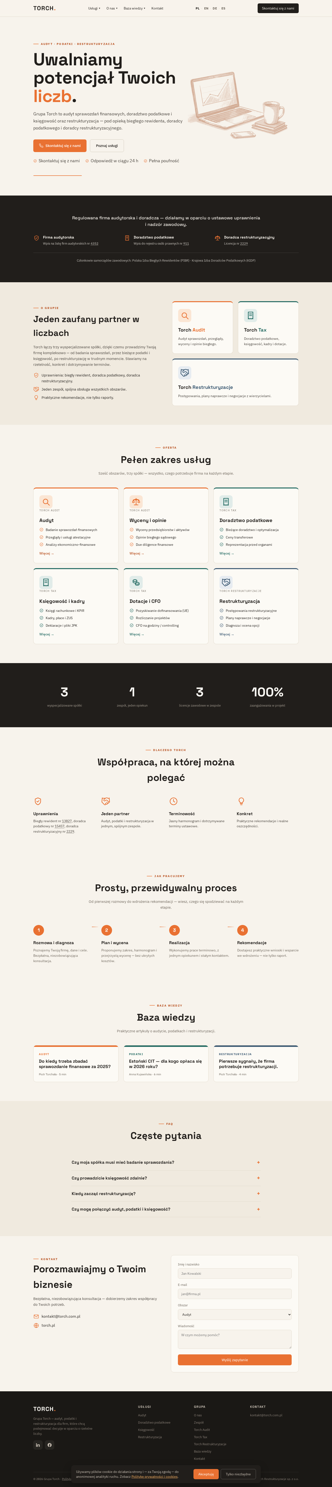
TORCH (44, 8)
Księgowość (146, 1430)
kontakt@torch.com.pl (61, 1316)
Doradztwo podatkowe (154, 1422)
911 (186, 243)
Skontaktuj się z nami (278, 8)
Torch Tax (200, 1437)
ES (223, 8)
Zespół (199, 1422)
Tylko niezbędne (238, 1474)
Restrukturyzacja (150, 1437)
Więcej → (46, 553)
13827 (67, 821)
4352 (94, 243)
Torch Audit (202, 1430)
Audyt (142, 1415)
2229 (244, 243)
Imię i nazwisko (188, 1264)
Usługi (94, 8)
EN (206, 8)
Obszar (183, 1305)
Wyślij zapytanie (235, 1360)
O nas (111, 8)
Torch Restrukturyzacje (210, 1444)
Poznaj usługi (107, 145)
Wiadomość (186, 1326)
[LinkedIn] (38, 1445)
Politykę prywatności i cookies (154, 1476)
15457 (59, 826)
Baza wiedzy (134, 8)
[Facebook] (49, 1445)
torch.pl (48, 1325)
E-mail (182, 1285)
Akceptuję (206, 1474)
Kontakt (157, 8)
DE (215, 8)
